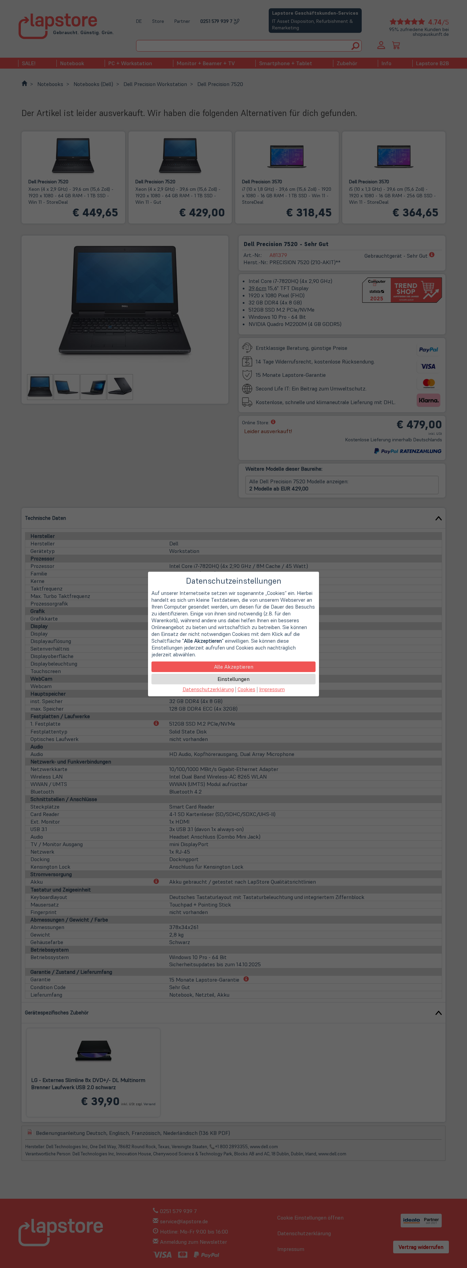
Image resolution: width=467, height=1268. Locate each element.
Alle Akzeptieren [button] (233, 666)
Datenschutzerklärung (208, 689)
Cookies (246, 689)
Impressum (272, 689)
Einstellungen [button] (233, 678)
